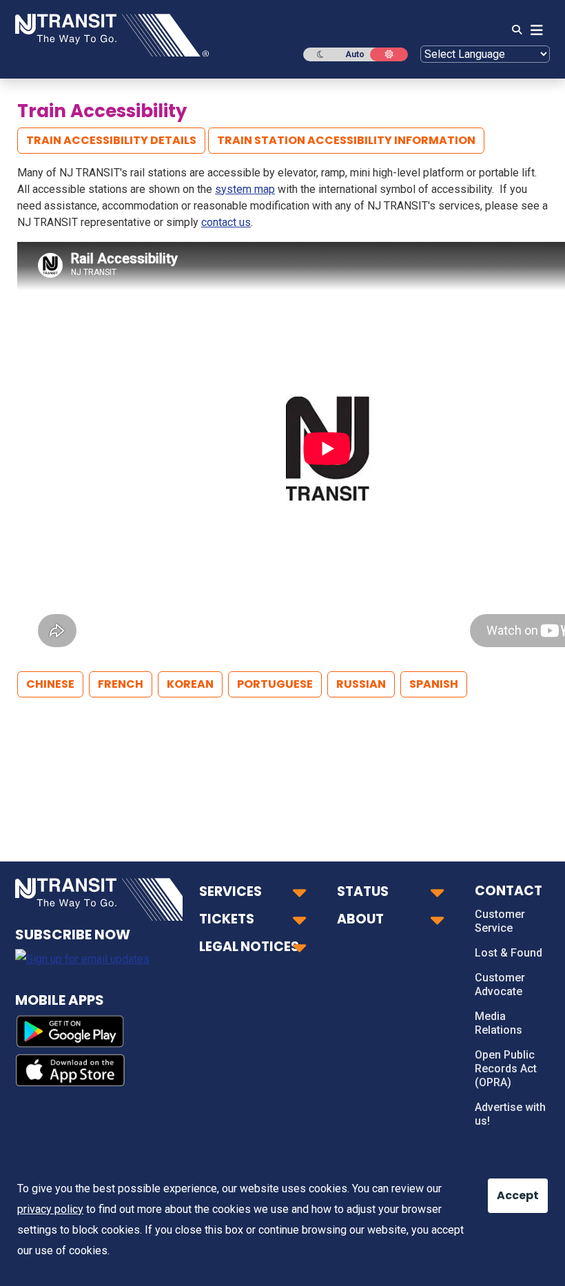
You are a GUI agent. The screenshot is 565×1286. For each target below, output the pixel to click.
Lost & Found (508, 952)
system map (245, 189)
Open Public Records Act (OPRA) (506, 1068)
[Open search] (512, 30)
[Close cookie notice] (506, 1189)
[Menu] (532, 30)
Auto (354, 54)
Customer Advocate (500, 984)
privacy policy (50, 1209)
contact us (226, 222)
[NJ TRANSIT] (112, 34)
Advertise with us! (510, 1114)
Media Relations (498, 1023)
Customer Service (500, 921)
